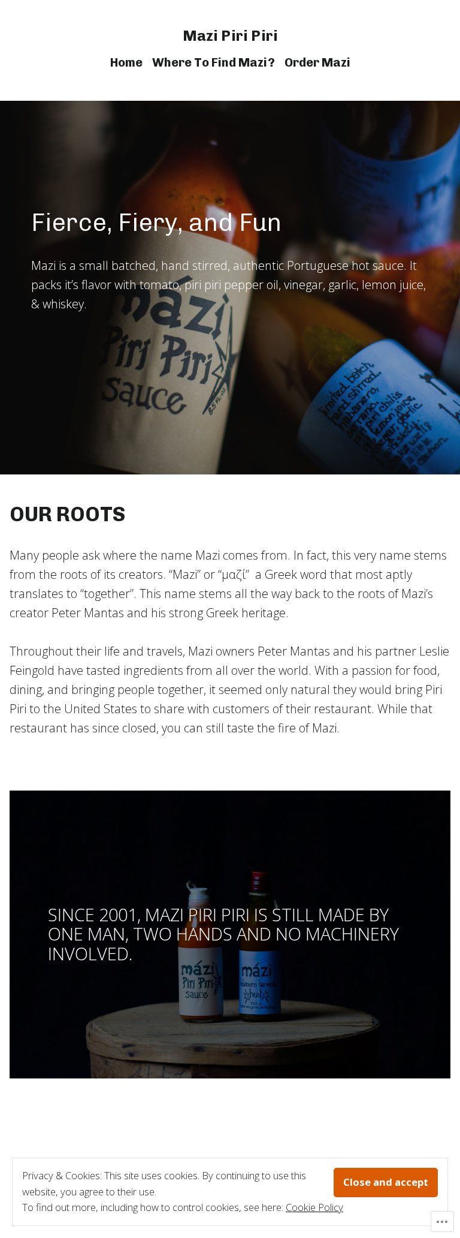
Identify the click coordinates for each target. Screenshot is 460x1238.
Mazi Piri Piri (230, 35)
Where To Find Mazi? (213, 62)
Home (126, 62)
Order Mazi (317, 62)
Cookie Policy (314, 1207)
